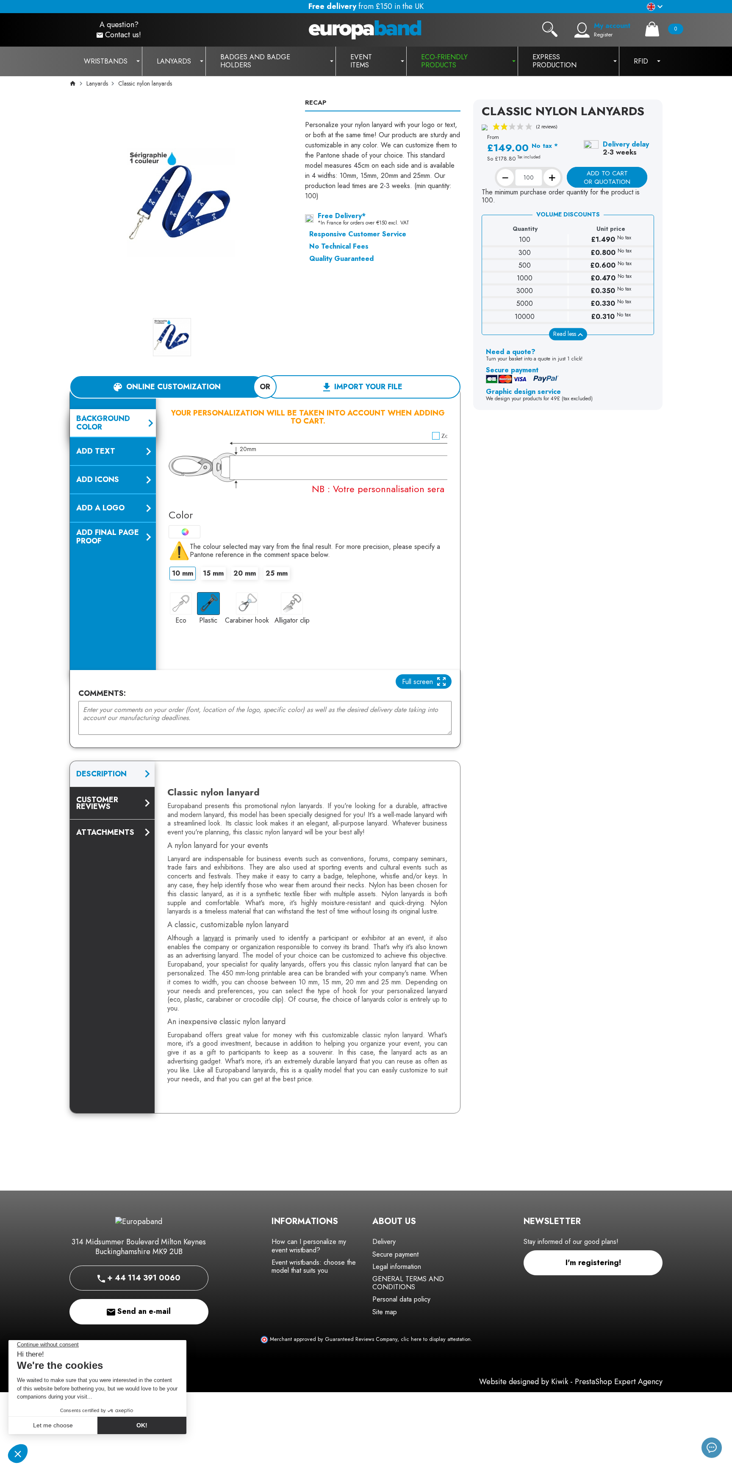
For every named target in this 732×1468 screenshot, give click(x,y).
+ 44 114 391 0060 (142, 1277)
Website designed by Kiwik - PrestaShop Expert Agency (571, 1381)
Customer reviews (97, 803)
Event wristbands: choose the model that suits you (314, 1266)
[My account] (582, 30)
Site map (384, 1312)
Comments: (102, 693)
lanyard (213, 938)
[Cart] (652, 29)
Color (181, 515)
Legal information (396, 1266)
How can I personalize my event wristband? (309, 1246)
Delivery (384, 1241)
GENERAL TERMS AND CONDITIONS (408, 1283)
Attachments (105, 832)
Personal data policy (401, 1299)
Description (101, 773)
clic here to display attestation (436, 1339)
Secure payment (395, 1254)
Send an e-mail (143, 1311)
